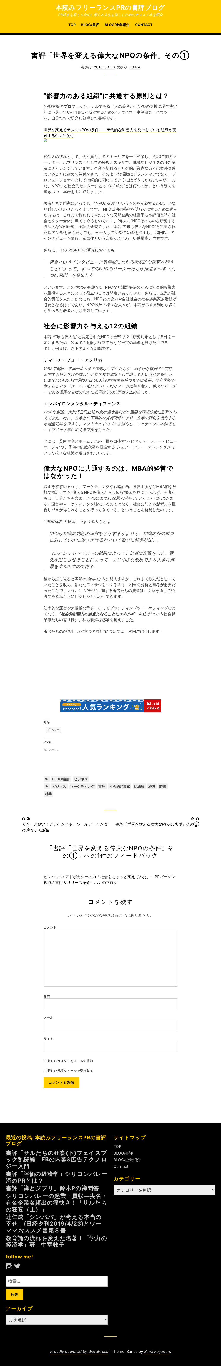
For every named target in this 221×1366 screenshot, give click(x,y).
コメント (50, 927)
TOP (72, 24)
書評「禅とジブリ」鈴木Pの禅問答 (52, 1188)
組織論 (139, 786)
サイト (48, 1038)
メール (48, 1017)
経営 (151, 786)
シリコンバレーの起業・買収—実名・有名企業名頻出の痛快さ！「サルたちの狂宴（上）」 (56, 1202)
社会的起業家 (119, 786)
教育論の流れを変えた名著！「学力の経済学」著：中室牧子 (56, 1241)
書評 (101, 786)
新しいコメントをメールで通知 (70, 1061)
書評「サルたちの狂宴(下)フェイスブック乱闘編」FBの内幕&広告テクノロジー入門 (56, 1159)
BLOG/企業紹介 (117, 24)
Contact (144, 24)
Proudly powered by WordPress (79, 1351)
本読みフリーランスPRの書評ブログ (110, 7)
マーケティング (82, 786)
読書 (162, 786)
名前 (47, 996)
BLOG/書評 (90, 24)
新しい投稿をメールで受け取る (70, 1070)
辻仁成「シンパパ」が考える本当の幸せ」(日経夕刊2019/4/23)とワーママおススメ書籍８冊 (54, 1223)
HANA (135, 67)
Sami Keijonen (157, 1351)
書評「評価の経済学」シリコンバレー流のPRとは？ (56, 1177)
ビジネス (81, 779)
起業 (48, 794)
